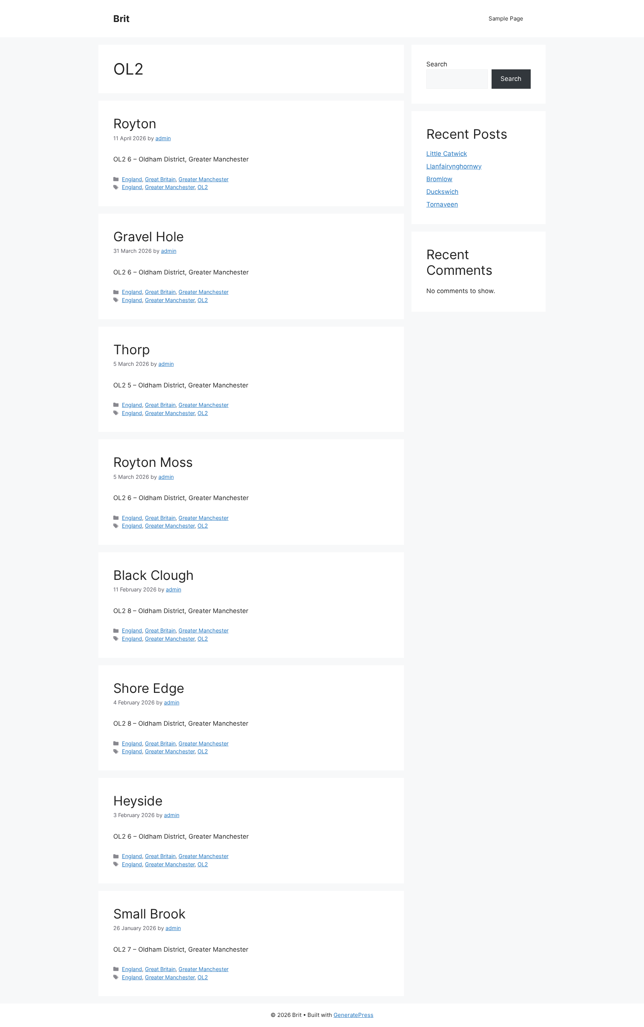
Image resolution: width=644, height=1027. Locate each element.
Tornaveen (442, 204)
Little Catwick (446, 153)
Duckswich (442, 191)
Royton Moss (153, 462)
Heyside (137, 800)
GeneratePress (353, 1014)
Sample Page (506, 18)
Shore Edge (148, 688)
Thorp (131, 349)
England (132, 179)
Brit (121, 18)
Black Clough (153, 575)
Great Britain (160, 179)
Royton (134, 123)
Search (436, 64)
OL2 (203, 187)
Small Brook (149, 913)
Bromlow (439, 179)
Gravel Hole (148, 236)
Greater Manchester (203, 179)
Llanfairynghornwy (454, 166)
